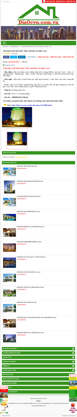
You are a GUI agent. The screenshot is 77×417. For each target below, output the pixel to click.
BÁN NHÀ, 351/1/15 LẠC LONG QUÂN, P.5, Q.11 (30, 287)
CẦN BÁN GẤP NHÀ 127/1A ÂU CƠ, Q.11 (28, 196)
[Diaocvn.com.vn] (38, 24)
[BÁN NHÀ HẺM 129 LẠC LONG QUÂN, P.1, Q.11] (9, 338)
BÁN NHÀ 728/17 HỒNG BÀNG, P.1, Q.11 (28, 211)
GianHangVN (72, 415)
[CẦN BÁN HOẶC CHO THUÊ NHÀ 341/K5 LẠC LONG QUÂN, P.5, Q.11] (9, 323)
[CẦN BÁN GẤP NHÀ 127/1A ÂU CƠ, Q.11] (9, 202)
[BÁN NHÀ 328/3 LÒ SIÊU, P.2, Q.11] (9, 308)
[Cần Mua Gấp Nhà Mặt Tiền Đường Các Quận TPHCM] (4, 391)
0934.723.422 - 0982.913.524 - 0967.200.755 (60, 1)
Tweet (14, 57)
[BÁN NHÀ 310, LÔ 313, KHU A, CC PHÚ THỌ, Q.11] (9, 262)
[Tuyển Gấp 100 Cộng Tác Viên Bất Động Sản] (73, 407)
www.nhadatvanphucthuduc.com (62, 403)
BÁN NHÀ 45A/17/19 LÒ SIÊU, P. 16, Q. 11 (28, 272)
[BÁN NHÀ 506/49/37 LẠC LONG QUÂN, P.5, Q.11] (9, 232)
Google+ (38, 401)
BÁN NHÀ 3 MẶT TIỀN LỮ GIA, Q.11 (27, 166)
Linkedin (22, 57)
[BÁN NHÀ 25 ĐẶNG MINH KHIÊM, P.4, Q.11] (9, 247)
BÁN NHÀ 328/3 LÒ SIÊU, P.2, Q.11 (26, 302)
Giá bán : (5, 62)
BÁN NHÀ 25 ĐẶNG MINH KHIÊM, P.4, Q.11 (29, 242)
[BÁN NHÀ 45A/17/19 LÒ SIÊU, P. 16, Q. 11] (9, 277)
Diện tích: (24, 62)
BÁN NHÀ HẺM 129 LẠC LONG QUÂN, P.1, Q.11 (30, 332)
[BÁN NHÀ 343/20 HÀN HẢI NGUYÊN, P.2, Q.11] (9, 187)
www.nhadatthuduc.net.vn (13, 403)
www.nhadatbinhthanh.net (38, 405)
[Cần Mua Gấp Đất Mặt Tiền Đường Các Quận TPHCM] (73, 380)
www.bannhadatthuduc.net (45, 403)
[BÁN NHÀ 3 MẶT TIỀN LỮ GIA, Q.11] (9, 171)
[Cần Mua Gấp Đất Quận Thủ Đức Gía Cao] (73, 394)
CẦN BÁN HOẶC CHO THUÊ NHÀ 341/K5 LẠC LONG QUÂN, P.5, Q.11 (36, 317)
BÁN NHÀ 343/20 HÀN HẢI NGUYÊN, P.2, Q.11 (30, 181)
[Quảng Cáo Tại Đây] (4, 405)
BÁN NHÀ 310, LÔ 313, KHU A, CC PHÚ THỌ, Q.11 (31, 257)
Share (6, 57)
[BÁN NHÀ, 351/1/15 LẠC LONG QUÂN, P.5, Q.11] (9, 293)
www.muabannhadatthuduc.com (29, 403)
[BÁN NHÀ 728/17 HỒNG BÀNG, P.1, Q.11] (9, 217)
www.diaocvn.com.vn (41, 398)
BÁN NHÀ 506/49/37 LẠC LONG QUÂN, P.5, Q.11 (30, 226)
